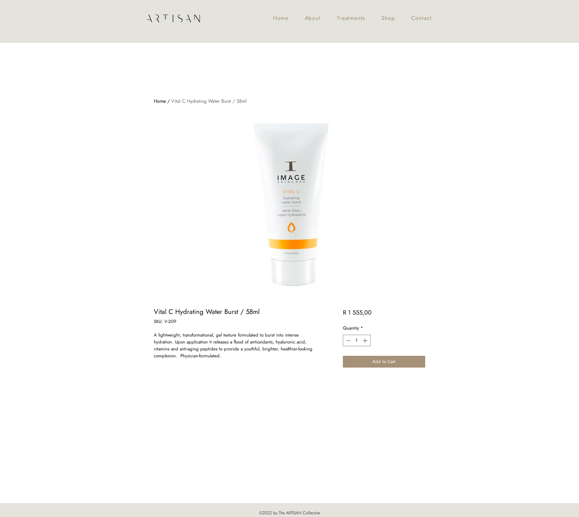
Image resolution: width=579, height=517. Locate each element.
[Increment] (366, 340)
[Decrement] (348, 340)
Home (160, 101)
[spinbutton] (357, 340)
